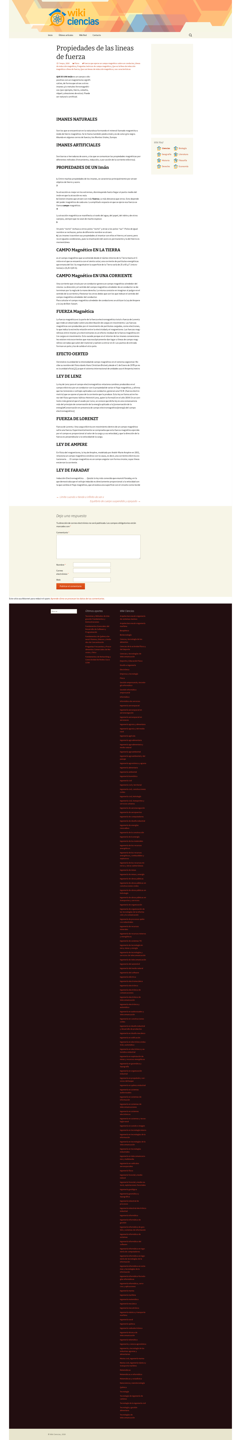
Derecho (166, 166)
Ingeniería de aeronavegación (132, 808)
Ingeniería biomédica (128, 776)
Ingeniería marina (127, 1290)
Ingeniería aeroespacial (129, 705)
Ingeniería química (127, 1324)
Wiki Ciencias (55, 1434)
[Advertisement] (115, 95)
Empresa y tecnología (129, 674)
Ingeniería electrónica (129, 985)
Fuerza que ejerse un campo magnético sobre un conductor (109, 63)
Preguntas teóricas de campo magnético (94, 66)
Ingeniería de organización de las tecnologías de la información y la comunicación (132, 912)
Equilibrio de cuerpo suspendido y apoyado (115, 501)
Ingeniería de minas (128, 870)
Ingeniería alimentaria (129, 767)
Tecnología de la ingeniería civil (133, 1403)
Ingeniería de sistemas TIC (131, 941)
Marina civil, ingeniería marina (132, 1358)
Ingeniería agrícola (127, 736)
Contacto (97, 35)
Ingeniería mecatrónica (129, 1308)
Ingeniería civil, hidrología (130, 796)
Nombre (61, 564)
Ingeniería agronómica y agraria (133, 763)
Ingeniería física (126, 1170)
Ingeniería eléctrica (128, 977)
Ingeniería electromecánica (131, 981)
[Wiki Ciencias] (120, 16)
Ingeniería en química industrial (133, 1085)
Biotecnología (126, 635)
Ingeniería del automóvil (130, 964)
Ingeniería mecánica (128, 1303)
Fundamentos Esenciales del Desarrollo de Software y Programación (97, 629)
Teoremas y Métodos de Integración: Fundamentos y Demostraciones (97, 619)
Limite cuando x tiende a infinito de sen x (80, 497)
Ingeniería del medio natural (131, 968)
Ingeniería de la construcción (132, 832)
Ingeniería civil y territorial (131, 785)
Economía (183, 166)
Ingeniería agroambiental (130, 751)
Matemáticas (125, 1370)
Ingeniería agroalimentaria (131, 740)
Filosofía (183, 160)
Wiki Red (83, 35)
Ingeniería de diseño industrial (132, 821)
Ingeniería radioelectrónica (131, 1328)
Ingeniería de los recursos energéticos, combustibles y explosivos (132, 855)
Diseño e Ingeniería (128, 665)
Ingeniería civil (126, 780)
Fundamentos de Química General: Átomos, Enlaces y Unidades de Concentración (98, 639)
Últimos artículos (66, 35)
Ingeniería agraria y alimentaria (132, 724)
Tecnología (124, 1391)
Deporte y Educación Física (131, 661)
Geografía (166, 154)
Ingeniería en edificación (130, 1037)
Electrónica (124, 669)
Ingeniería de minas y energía (132, 874)
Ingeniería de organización (131, 904)
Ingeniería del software (129, 972)
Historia (165, 160)
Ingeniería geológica (128, 1189)
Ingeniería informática (129, 1215)
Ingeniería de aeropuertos (131, 812)
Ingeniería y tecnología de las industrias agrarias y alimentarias (132, 1351)
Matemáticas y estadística (131, 1378)
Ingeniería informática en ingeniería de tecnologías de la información (132, 1259)
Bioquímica (124, 630)
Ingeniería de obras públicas (132, 878)
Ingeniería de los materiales (131, 841)
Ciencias (166, 148)
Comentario (62, 532)
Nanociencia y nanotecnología (132, 1383)
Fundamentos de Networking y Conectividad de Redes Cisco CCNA (98, 659)
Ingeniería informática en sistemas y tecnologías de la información (133, 1269)
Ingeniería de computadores (132, 816)
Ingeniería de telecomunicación (133, 959)
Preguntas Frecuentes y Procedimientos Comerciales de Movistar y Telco (98, 649)
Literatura (183, 154)
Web (58, 579)
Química (123, 1387)
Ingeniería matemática (129, 1299)
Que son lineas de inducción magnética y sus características (105, 69)
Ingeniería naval (126, 1319)
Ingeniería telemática (129, 1339)
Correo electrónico (62, 572)
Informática (124, 697)
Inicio (50, 35)
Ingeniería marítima (128, 1295)
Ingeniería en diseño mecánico (132, 1033)
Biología (183, 148)
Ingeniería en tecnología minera (133, 1130)
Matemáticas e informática (131, 1374)
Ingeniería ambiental (128, 772)
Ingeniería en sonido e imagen (132, 1126)
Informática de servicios (130, 701)
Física (76, 63)
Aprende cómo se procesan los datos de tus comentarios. (78, 598)
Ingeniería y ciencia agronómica (133, 1344)
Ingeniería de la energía (129, 837)
